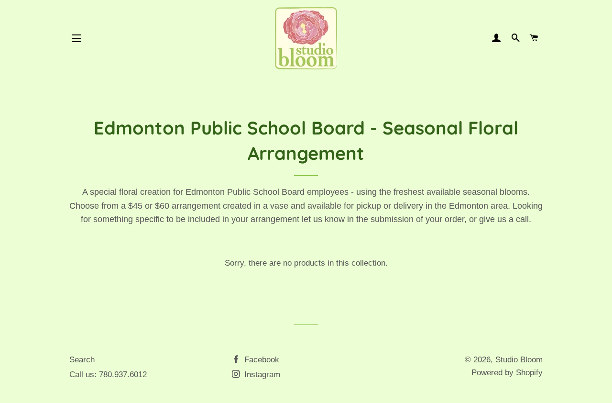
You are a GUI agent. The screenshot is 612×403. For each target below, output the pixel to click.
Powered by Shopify (507, 372)
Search (82, 359)
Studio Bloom (519, 359)
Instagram (261, 374)
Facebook (260, 359)
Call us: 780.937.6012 (108, 374)
